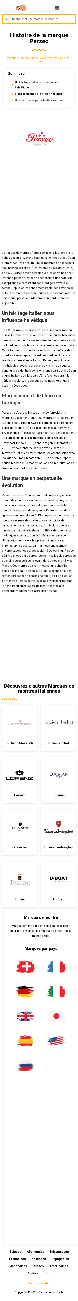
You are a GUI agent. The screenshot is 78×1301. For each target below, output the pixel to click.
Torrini (20, 899)
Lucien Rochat (58, 743)
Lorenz (19, 795)
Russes (38, 1266)
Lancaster (19, 847)
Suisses (15, 1252)
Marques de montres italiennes (50, 58)
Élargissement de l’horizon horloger (38, 93)
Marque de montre (18, 58)
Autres (33, 1273)
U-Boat (58, 899)
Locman (59, 795)
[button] (57, 8)
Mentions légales (39, 1283)
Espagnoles (60, 1259)
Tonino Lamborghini (58, 847)
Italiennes (38, 1259)
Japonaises (18, 1266)
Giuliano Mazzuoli (19, 743)
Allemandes (35, 1252)
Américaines (58, 1266)
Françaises (17, 1259)
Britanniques (59, 1252)
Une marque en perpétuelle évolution (39, 100)
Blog (47, 1273)
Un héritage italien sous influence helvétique (36, 85)
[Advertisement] (39, 207)
